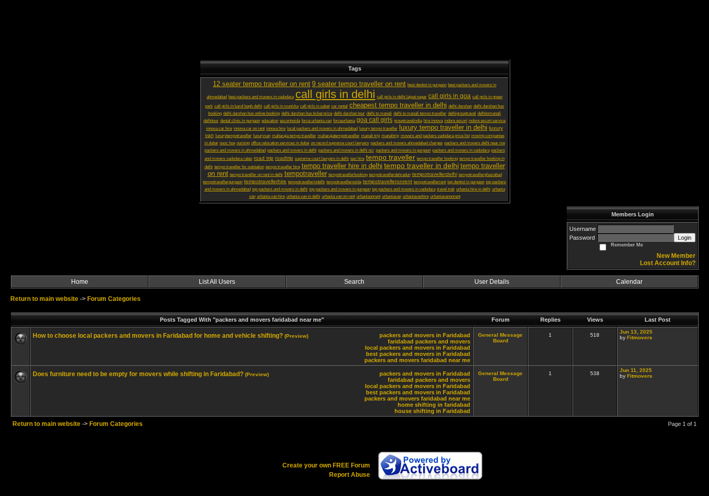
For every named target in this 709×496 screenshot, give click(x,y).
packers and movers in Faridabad (424, 335)
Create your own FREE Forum (326, 465)
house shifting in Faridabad (432, 411)
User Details (491, 281)
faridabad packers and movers (429, 341)
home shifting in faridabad (434, 405)
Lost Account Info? (668, 263)
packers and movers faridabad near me (417, 360)
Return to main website (45, 298)
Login (684, 238)
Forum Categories (114, 298)
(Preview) (296, 336)
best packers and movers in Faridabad (418, 354)
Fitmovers (639, 337)
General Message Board (500, 337)
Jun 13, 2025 (636, 332)
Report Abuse (349, 474)
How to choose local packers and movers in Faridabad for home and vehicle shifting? (158, 335)
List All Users (217, 281)
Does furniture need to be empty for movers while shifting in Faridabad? (138, 374)
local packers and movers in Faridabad (417, 348)
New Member (676, 255)
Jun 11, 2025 (636, 370)
